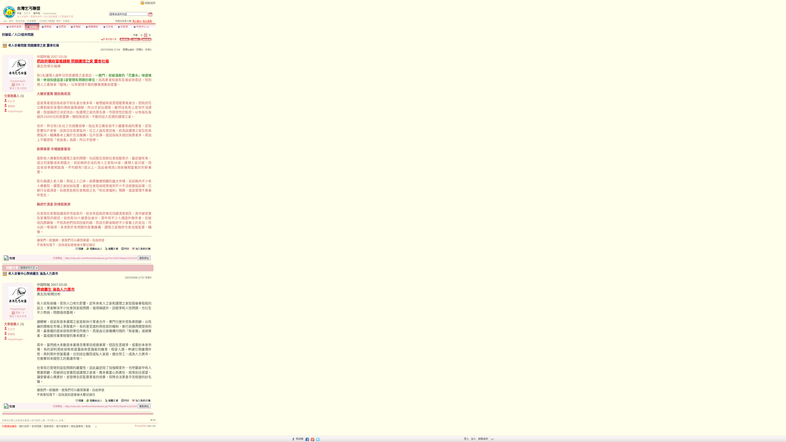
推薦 (148, 49)
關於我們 (24, 426)
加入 (473, 438)
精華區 (48, 26)
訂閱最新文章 (66, 16)
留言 (11, 88)
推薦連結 (93, 26)
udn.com (151, 425)
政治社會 (20, 21)
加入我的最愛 (51, 16)
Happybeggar (49, 13)
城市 (11, 21)
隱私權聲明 (77, 426)
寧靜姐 (11, 106)
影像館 (77, 26)
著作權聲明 (62, 426)
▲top (153, 419)
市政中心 (142, 26)
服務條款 (49, 426)
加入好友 (22, 88)
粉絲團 (299, 438)
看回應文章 (111, 39)
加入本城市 (22, 16)
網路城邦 (150, 3)
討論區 (33, 26)
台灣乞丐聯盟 (28, 8)
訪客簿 (124, 26)
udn (5, 21)
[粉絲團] (293, 439)
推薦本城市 (36, 16)
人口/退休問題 (24, 34)
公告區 (109, 26)
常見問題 (36, 426)
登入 (466, 438)
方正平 (27, 13)
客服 (88, 426)
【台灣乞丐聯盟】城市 (49, 21)
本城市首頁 (14, 26)
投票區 (62, 26)
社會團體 (31, 21)
